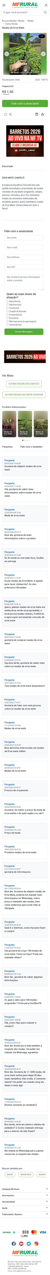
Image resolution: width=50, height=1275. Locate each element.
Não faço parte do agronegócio (22, 321)
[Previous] (6, 54)
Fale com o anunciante (25, 103)
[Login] (46, 5)
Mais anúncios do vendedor (37, 114)
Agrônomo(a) (15, 305)
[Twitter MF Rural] (28, 1244)
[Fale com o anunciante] (6, 114)
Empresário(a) (15, 315)
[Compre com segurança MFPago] (7, 1232)
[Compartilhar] (10, 114)
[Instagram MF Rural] (36, 1244)
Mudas (31, 21)
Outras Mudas (11, 24)
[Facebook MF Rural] (14, 1244)
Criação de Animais (17, 311)
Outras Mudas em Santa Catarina (24, 394)
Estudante (13, 318)
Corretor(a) (14, 308)
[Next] (43, 54)
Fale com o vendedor (31, 446)
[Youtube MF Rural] (21, 1244)
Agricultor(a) (14, 301)
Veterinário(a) (15, 325)
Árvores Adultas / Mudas (13, 21)
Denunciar (43, 114)
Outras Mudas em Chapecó (23, 383)
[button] (45, 12)
